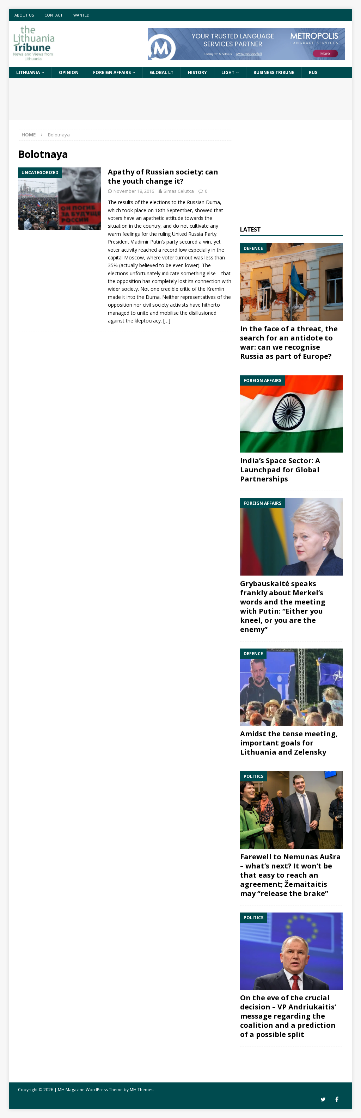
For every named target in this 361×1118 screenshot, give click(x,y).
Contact (53, 15)
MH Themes (141, 1090)
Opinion (69, 72)
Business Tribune (273, 72)
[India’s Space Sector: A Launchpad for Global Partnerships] (291, 414)
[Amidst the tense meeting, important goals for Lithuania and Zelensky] (291, 687)
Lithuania (28, 72)
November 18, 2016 (134, 191)
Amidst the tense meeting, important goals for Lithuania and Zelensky (289, 743)
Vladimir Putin (146, 241)
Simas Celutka (179, 191)
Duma (213, 202)
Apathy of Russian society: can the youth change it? (163, 176)
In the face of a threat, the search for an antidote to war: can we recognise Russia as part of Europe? (289, 342)
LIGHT (227, 72)
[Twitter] (323, 1099)
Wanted (81, 15)
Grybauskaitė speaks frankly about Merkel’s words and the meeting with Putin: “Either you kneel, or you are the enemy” (282, 606)
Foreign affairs (112, 72)
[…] (166, 320)
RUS (313, 72)
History (197, 72)
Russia (194, 202)
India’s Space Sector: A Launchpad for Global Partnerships (280, 470)
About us (24, 15)
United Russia (187, 234)
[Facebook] (337, 1099)
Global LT (161, 72)
